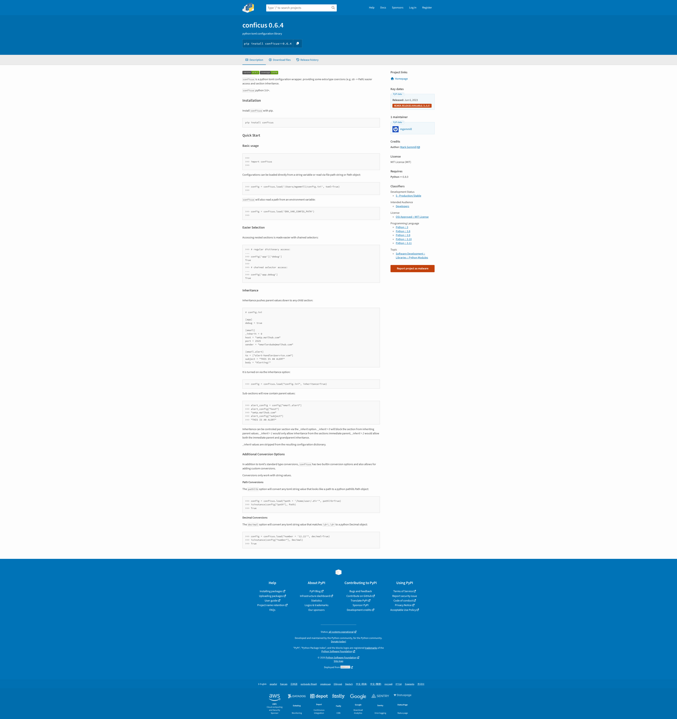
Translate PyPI (359, 601)
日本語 (294, 684)
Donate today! (338, 641)
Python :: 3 (402, 227)
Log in (412, 8)
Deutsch (349, 684)
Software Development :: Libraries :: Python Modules (412, 256)
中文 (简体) (361, 684)
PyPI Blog (315, 591)
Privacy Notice (403, 605)
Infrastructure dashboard (315, 596)
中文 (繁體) (375, 684)
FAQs (272, 610)
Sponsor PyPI (360, 605)
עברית (399, 684)
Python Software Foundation (336, 651)
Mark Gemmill (408, 147)
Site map (338, 661)
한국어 (420, 684)
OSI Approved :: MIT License (412, 217)
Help (371, 8)
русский (388, 684)
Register (427, 8)
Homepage (401, 79)
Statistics (316, 601)
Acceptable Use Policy (403, 610)
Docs (383, 8)
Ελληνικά (338, 684)
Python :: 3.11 (404, 243)
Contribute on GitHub (359, 596)
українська (325, 684)
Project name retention (271, 605)
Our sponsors (316, 610)
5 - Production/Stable (408, 196)
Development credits (359, 610)
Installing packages (271, 591)
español (273, 684)
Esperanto (409, 684)
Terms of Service (403, 591)
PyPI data (397, 94)
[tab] (254, 60)
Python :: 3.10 (404, 239)
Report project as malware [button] (412, 268)
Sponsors (397, 8)
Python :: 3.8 (403, 231)
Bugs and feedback (360, 591)
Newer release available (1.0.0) (412, 105)
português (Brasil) (309, 684)
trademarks (371, 648)
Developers (402, 206)
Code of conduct (403, 601)
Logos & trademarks (316, 605)
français (283, 684)
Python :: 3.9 (403, 235)
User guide (271, 601)
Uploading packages (271, 596)
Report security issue (404, 596)
